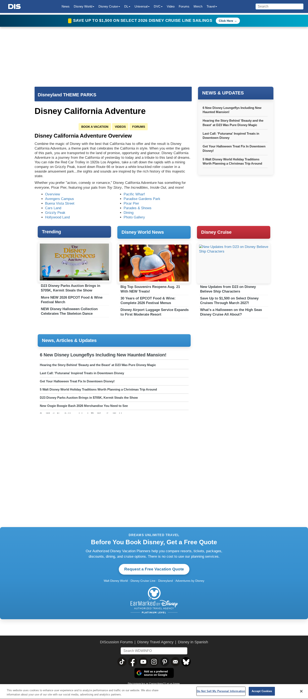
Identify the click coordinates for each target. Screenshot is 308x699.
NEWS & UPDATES (223, 92)
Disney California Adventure (90, 111)
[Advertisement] (233, 363)
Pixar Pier (131, 203)
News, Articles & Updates (69, 340)
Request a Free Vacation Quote (154, 569)
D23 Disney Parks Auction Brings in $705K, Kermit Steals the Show (70, 288)
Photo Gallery (134, 217)
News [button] (66, 6)
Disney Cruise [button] (108, 6)
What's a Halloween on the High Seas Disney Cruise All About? (231, 312)
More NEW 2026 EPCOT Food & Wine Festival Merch (71, 299)
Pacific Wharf (134, 194)
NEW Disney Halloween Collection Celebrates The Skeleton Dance (69, 311)
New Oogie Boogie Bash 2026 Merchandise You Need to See (84, 406)
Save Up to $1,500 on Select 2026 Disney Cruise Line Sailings (143, 20)
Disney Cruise (216, 232)
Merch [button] (198, 6)
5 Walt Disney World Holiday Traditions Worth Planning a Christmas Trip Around (98, 389)
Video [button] (171, 6)
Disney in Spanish (193, 642)
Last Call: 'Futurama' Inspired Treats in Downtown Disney (82, 373)
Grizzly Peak (55, 213)
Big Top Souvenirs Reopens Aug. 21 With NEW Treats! (150, 289)
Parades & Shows (137, 208)
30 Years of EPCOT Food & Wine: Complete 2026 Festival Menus (148, 300)
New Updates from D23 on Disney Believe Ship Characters (228, 289)
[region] (154, 691)
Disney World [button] (83, 6)
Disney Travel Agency (155, 642)
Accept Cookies (262, 691)
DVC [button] (157, 6)
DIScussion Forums (116, 642)
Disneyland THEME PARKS (67, 94)
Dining (128, 213)
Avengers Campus (59, 199)
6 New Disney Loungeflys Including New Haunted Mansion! (103, 354)
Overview (52, 194)
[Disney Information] (14, 6)
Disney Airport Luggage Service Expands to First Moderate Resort (154, 312)
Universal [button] (141, 6)
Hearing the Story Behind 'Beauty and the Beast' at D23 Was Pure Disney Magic (98, 365)
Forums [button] (184, 6)
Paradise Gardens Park (142, 199)
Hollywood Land (57, 217)
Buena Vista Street (59, 203)
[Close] (301, 691)
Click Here (226, 20)
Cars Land (53, 208)
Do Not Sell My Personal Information (221, 691)
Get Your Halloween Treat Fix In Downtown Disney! (77, 381)
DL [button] (126, 6)
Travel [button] (211, 6)
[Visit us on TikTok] (122, 661)
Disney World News (143, 232)
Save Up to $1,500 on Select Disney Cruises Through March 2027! (229, 300)
